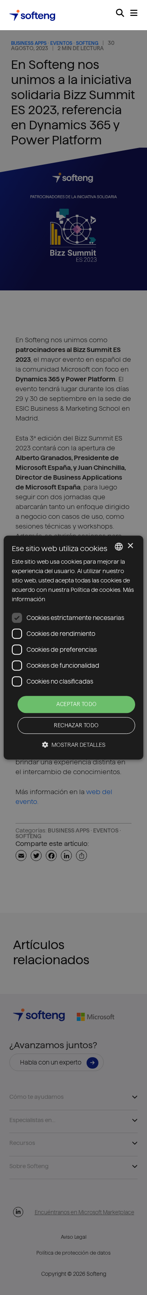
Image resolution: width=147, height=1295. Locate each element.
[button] (73, 744)
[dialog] (73, 647)
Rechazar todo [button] (76, 725)
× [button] (130, 546)
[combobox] (119, 546)
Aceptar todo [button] (76, 704)
